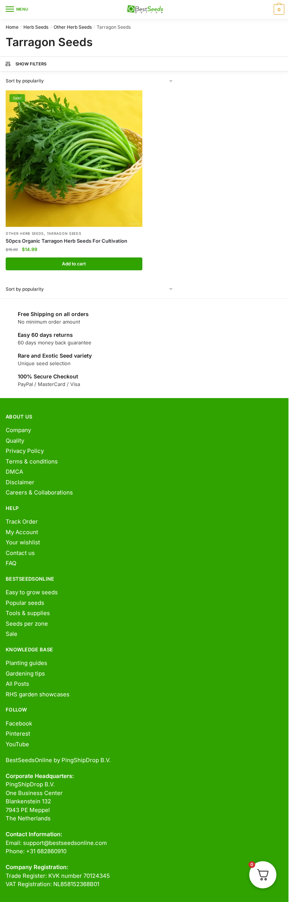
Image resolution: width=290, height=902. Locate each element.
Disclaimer (20, 482)
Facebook (19, 723)
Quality (15, 440)
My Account (22, 532)
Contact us (20, 552)
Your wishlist (23, 542)
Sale (11, 633)
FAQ (11, 563)
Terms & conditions (32, 461)
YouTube (17, 744)
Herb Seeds (35, 27)
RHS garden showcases (37, 694)
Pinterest (18, 733)
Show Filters (31, 64)
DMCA (14, 471)
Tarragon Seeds (64, 233)
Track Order (22, 521)
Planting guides (26, 662)
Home (12, 27)
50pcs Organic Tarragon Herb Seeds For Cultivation (66, 241)
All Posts (17, 683)
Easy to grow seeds (32, 592)
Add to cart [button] (74, 264)
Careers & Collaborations (39, 492)
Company (18, 430)
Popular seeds (25, 602)
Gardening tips (25, 673)
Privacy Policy (25, 450)
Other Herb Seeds (73, 27)
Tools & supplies (28, 613)
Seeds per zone (27, 623)
